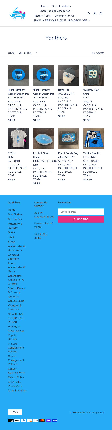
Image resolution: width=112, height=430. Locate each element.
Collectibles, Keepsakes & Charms (16, 279)
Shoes (11, 241)
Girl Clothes (15, 219)
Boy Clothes (15, 214)
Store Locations (17, 390)
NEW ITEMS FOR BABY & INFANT (15, 318)
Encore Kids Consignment (91, 412)
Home (11, 209)
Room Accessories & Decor (16, 267)
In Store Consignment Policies (16, 347)
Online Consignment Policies (16, 360)
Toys (11, 237)
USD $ (14, 412)
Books (11, 232)
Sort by (11, 53)
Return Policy (16, 377)
